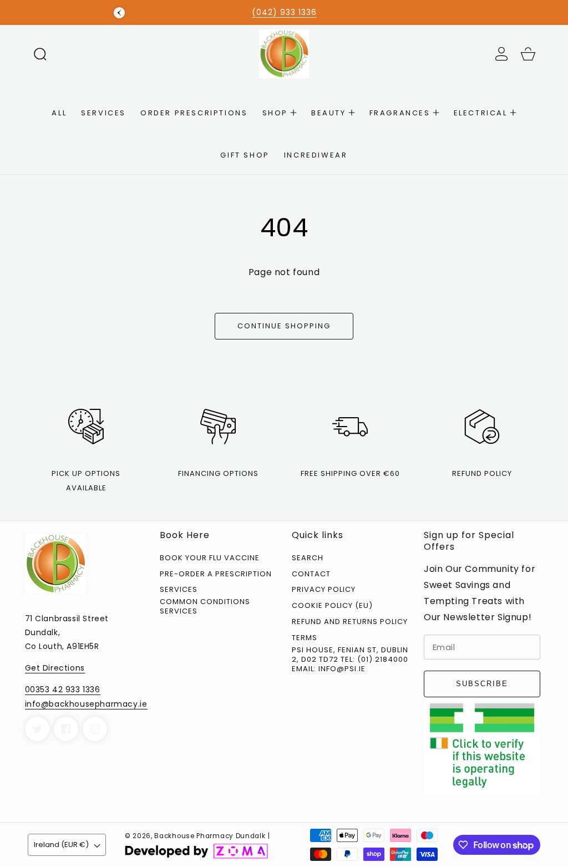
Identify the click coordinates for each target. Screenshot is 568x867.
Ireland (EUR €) (61, 844)
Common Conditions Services (205, 606)
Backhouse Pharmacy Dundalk (209, 835)
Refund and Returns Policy (350, 622)
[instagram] (95, 729)
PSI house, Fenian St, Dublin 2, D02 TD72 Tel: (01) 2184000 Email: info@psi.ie (350, 660)
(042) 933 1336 (284, 12)
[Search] (40, 54)
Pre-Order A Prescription (216, 574)
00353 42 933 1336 (62, 689)
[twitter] (37, 729)
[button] (40, 54)
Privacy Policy (324, 590)
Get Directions (55, 667)
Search (307, 558)
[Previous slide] (119, 12)
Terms (304, 638)
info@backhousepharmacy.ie (86, 703)
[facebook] (66, 729)
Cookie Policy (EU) (332, 606)
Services (178, 590)
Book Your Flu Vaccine (210, 558)
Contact (311, 574)
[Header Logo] (284, 53)
